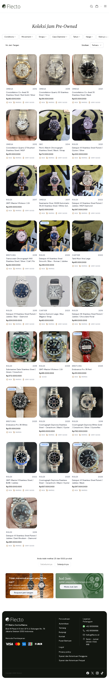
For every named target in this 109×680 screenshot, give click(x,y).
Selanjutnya (63, 564)
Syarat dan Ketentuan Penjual (72, 660)
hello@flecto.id (92, 635)
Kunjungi (62, 632)
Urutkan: (85, 45)
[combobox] (96, 45)
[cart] (96, 6)
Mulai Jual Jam (71, 587)
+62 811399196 (92, 626)
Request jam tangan (23, 592)
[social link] (87, 673)
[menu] (105, 6)
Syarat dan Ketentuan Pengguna (73, 656)
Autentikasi (64, 623)
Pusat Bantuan (65, 641)
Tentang (62, 628)
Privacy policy (65, 652)
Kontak (62, 636)
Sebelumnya (46, 564)
